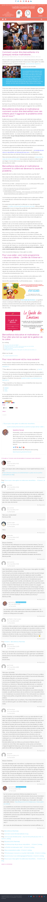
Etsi (10, 461)
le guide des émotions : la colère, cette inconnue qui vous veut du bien (19, 346)
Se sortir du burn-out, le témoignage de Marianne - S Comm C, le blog (24, 856)
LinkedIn (6, 391)
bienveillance (14, 56)
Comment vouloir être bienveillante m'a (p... (16, 834)
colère (18, 56)
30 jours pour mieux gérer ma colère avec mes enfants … (19, 423)
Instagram (6, 388)
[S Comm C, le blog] (23, 5)
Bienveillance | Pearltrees (11, 831)
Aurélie (11, 535)
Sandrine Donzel (6, 56)
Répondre (42, 477)
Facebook (6, 387)
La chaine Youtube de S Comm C (11, 355)
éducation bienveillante (25, 56)
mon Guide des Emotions (28, 300)
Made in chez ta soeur (15, 619)
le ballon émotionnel (8, 348)
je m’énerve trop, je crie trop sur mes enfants (14, 347)
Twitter (5, 389)
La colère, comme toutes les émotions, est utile (21, 206)
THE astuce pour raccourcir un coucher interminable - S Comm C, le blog (24, 853)
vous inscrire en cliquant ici (32, 63)
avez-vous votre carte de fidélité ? (11, 345)
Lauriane (11, 508)
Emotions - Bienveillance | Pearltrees (14, 641)
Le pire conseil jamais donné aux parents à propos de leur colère (26, 427)
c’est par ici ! (5, 366)
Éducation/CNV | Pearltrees (12, 841)
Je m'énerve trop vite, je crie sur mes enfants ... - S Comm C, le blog (23, 844)
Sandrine (12, 602)
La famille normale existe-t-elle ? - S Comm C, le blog (19, 847)
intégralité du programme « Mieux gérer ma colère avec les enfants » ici (21, 349)
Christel (11, 665)
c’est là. (40, 369)
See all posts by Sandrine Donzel (22, 452)
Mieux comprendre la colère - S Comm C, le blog (18, 850)
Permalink (12, 465)
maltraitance (33, 56)
